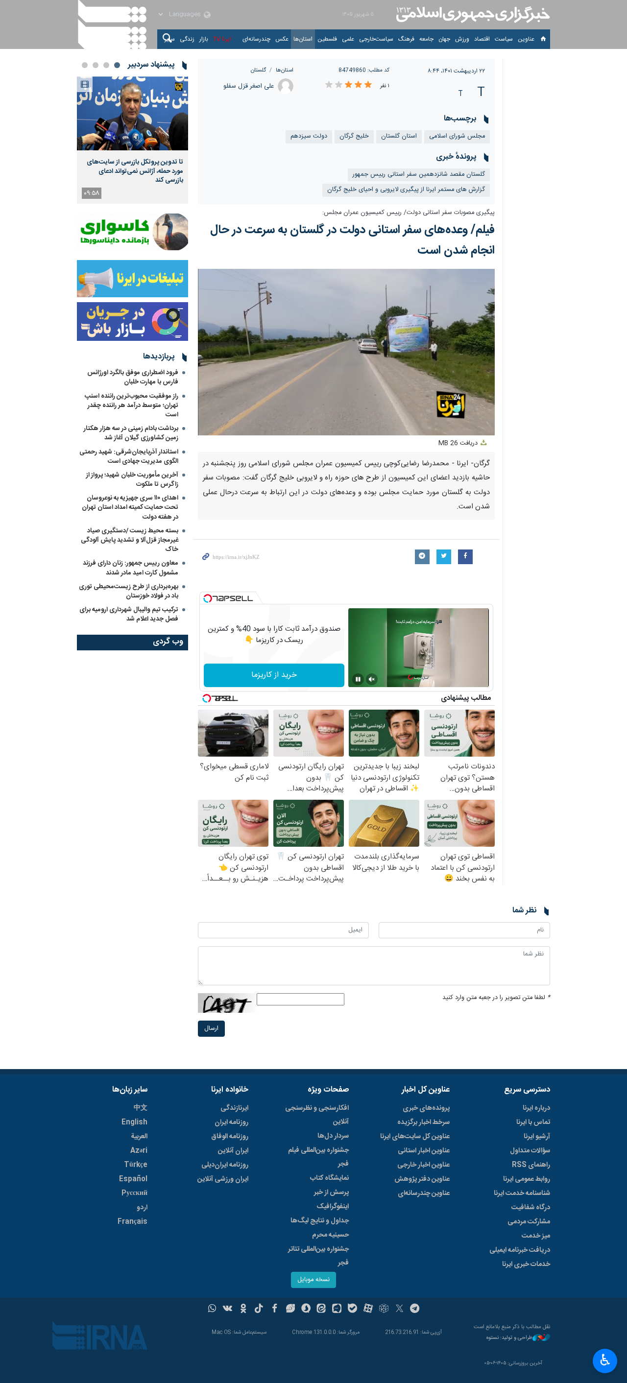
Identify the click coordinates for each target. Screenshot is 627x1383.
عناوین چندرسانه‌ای (424, 1193)
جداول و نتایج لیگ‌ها (319, 1221)
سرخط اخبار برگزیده (423, 1122)
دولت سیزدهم (308, 136)
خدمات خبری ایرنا (526, 1264)
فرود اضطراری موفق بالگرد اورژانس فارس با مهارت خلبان (132, 377)
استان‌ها (303, 39)
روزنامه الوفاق (229, 1137)
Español (133, 1179)
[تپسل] (208, 598)
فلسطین (327, 39)
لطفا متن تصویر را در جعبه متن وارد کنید (496, 997)
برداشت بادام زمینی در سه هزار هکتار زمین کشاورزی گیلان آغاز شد (131, 433)
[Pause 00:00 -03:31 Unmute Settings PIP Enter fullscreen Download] (346, 352)
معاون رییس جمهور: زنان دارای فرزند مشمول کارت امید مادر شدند (130, 568)
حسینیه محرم (330, 1235)
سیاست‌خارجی (376, 39)
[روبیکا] (383, 1309)
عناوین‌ (526, 39)
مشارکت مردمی (528, 1222)
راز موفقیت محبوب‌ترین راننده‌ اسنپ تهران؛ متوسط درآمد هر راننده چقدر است (131, 405)
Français (132, 1222)
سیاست (504, 39)
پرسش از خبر (331, 1192)
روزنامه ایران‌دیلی (224, 1165)
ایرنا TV (222, 39)
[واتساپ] (212, 1309)
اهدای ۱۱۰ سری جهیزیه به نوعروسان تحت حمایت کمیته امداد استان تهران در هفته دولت (130, 507)
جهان (444, 39)
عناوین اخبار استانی (424, 1151)
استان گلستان (399, 136)
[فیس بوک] (274, 1309)
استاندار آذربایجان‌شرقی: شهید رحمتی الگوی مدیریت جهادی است (128, 457)
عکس (282, 39)
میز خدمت (536, 1236)
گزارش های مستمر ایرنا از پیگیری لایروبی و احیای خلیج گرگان (406, 190)
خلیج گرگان (354, 136)
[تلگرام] (415, 1309)
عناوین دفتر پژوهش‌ (422, 1179)
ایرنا (471, 14)
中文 (140, 1108)
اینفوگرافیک (332, 1207)
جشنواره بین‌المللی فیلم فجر (318, 1157)
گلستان (258, 70)
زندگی (187, 39)
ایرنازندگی (234, 1108)
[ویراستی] (290, 1309)
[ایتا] (321, 1309)
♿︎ (605, 1360)
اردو (142, 1208)
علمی (348, 39)
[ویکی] (227, 1309)
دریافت (459, 443)
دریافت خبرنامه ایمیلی (519, 1250)
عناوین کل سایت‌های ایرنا (415, 1137)
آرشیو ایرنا (537, 1137)
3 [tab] (95, 65)
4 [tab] (85, 65)
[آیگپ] (336, 1309)
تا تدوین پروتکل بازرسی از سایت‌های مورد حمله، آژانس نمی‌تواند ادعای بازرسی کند (135, 171)
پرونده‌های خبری (426, 1108)
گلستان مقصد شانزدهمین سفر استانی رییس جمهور (419, 174)
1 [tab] (117, 65)
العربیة (139, 1137)
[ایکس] (399, 1309)
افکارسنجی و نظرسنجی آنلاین (317, 1115)
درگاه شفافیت (530, 1208)
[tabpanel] (132, 140)
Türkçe (135, 1165)
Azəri (138, 1151)
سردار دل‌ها (333, 1136)
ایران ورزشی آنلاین (222, 1179)
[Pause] (358, 679)
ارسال (211, 1029)
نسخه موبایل (313, 1280)
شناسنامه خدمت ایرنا (522, 1193)
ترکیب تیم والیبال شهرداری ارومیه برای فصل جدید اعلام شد (128, 614)
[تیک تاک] (258, 1309)
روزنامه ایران (231, 1122)
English (134, 1122)
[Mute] (372, 679)
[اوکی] (243, 1309)
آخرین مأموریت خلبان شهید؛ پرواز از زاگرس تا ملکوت (132, 480)
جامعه (426, 39)
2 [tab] (106, 65)
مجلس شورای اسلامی (457, 136)
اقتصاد (482, 39)
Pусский (134, 1193)
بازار (203, 39)
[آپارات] (368, 1309)
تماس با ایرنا (533, 1122)
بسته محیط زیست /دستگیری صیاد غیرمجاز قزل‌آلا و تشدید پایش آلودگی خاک (129, 540)
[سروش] (306, 1309)
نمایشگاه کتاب (329, 1178)
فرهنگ (406, 39)
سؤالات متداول (530, 1151)
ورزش (462, 39)
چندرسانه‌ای (256, 39)
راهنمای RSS (531, 1165)
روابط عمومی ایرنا (526, 1179)
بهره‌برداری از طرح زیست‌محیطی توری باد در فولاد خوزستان (128, 591)
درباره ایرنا (536, 1108)
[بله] (352, 1309)
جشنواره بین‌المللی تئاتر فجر (318, 1256)
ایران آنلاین (233, 1151)
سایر (170, 39)
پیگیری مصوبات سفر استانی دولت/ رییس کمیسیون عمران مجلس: (408, 213)
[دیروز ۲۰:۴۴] (132, 113)
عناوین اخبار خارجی (423, 1165)
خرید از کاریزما (274, 675)
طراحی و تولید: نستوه (509, 1338)
